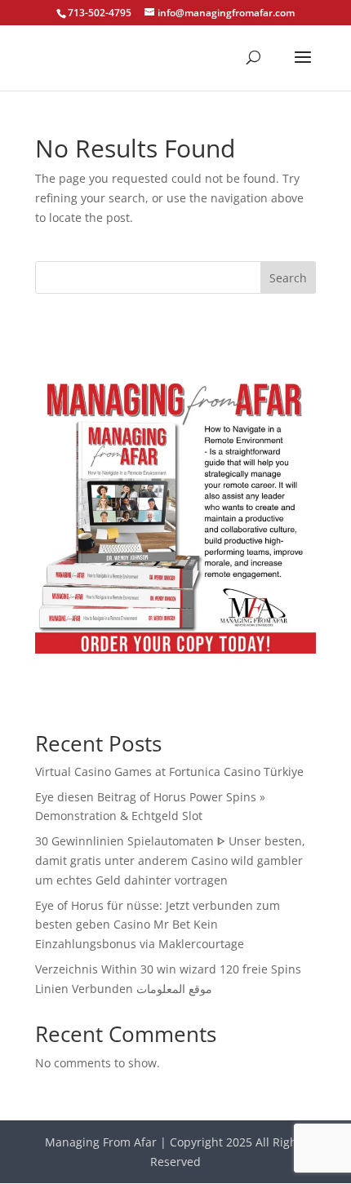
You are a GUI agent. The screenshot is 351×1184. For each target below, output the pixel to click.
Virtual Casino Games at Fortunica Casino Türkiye (169, 771)
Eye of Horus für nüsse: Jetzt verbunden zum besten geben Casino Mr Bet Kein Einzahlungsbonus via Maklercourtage (157, 925)
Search (288, 278)
